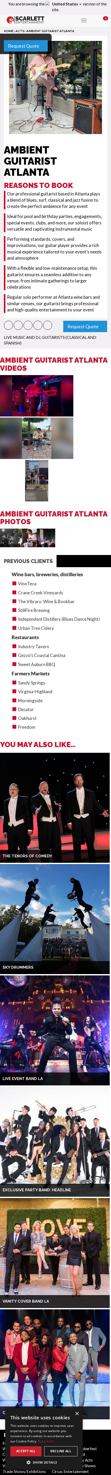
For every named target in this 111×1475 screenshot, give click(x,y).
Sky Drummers (18, 967)
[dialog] (44, 1439)
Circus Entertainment (70, 1471)
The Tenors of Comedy (27, 856)
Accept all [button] (26, 1451)
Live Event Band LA (23, 1078)
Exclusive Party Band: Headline (37, 1190)
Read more (46, 1441)
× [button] (77, 1414)
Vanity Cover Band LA (26, 1301)
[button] (8, 325)
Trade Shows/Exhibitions (24, 1471)
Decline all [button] (60, 1451)
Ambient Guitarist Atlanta (50, 31)
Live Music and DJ (22, 337)
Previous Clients (28, 561)
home (8, 31)
